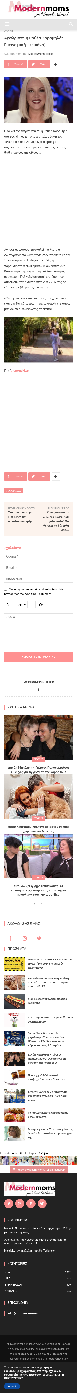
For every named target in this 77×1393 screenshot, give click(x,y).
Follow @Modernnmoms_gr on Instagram (41, 1169)
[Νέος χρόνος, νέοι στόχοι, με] (34, 1160)
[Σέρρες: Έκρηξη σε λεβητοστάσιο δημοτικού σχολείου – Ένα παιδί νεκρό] (14, 1096)
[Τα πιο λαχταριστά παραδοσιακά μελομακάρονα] (14, 1115)
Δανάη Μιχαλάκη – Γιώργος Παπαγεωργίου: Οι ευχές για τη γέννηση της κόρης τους (47, 1058)
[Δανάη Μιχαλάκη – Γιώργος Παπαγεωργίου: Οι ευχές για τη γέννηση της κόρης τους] (38, 737)
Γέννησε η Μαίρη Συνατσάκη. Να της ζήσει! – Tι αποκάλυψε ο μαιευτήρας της (50, 1133)
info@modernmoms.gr (24, 1313)
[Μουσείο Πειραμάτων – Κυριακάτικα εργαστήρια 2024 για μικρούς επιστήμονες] (14, 964)
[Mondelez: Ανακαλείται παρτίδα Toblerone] (14, 1001)
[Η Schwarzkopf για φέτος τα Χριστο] (62, 1160)
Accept (12, 1386)
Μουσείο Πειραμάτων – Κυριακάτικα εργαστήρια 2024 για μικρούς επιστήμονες (50, 963)
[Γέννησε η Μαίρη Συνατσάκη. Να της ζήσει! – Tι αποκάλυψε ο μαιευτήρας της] (14, 1133)
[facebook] (38, 689)
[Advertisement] (38, 201)
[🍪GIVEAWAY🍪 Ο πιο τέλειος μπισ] (53, 1160)
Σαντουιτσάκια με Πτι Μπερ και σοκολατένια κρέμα (20, 517)
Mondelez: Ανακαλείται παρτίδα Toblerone (29, 1250)
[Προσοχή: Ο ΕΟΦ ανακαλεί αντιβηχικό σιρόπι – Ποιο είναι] (14, 1077)
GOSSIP (38, 759)
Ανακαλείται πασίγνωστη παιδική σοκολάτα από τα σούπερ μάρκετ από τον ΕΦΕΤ (48, 982)
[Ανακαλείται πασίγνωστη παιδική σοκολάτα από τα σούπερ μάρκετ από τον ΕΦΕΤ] (14, 982)
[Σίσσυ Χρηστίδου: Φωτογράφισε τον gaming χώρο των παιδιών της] (38, 796)
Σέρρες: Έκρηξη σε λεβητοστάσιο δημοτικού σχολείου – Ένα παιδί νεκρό (48, 1096)
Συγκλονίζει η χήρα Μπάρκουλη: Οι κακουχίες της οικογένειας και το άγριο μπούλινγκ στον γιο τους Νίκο (38, 890)
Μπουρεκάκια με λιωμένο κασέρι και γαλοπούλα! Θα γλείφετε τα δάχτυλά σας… (55, 521)
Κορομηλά (13, 490)
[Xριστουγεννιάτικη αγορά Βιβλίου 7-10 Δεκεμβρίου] (14, 1020)
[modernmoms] (38, 9)
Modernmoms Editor (40, 54)
